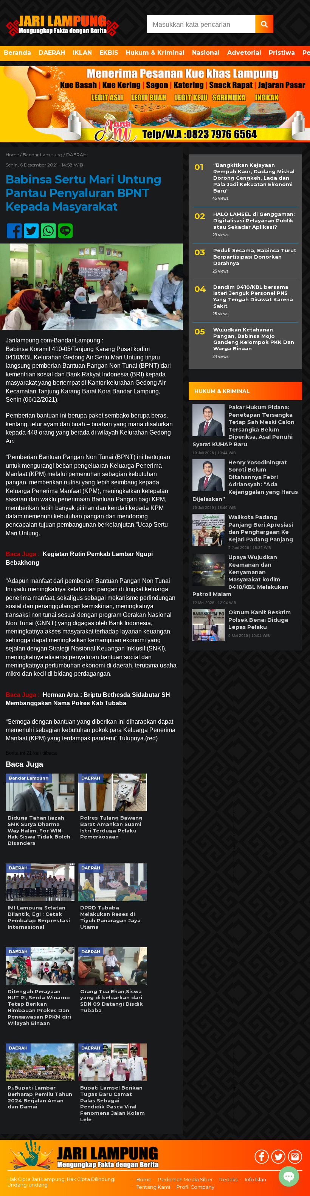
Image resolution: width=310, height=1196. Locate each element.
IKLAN (82, 52)
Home (144, 1179)
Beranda (17, 52)
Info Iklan (255, 1179)
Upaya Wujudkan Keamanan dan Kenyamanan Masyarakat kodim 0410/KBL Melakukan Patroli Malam (240, 576)
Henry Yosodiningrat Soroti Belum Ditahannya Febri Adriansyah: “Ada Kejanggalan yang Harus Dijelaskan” (245, 481)
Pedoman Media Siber (185, 1179)
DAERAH (52, 52)
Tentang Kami (153, 1187)
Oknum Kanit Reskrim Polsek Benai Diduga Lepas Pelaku (259, 619)
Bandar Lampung (42, 154)
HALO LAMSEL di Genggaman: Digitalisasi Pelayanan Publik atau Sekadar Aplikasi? (254, 220)
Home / (14, 154)
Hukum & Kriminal (155, 52)
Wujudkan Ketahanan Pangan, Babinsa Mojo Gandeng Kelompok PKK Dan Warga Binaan (253, 339)
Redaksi (229, 1179)
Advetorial (244, 52)
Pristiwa (282, 52)
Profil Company (195, 1187)
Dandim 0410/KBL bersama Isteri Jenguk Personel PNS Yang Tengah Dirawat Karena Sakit (253, 296)
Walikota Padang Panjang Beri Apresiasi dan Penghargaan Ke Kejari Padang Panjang (260, 528)
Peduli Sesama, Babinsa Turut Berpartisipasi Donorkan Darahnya (254, 256)
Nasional (206, 52)
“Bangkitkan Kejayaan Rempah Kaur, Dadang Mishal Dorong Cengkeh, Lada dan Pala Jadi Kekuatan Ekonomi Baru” (253, 178)
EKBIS (108, 52)
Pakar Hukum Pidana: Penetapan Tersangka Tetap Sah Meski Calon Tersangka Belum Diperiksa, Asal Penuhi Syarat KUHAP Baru (243, 426)
